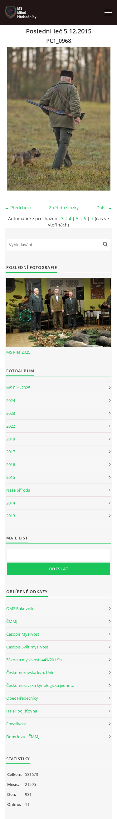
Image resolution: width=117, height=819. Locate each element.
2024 (10, 400)
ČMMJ (11, 621)
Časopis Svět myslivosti (27, 647)
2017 (10, 451)
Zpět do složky (64, 208)
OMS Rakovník (19, 608)
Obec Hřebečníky (22, 698)
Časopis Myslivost (22, 634)
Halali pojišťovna (21, 711)
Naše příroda (18, 490)
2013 (10, 516)
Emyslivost (16, 724)
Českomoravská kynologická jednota (40, 685)
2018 (10, 439)
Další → (104, 208)
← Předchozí (18, 208)
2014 (10, 503)
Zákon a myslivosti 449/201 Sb (34, 660)
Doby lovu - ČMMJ (22, 736)
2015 (10, 477)
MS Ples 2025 (18, 352)
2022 (10, 426)
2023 (10, 413)
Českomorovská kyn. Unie (30, 672)
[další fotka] (102, 119)
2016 (10, 464)
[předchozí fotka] (15, 119)
